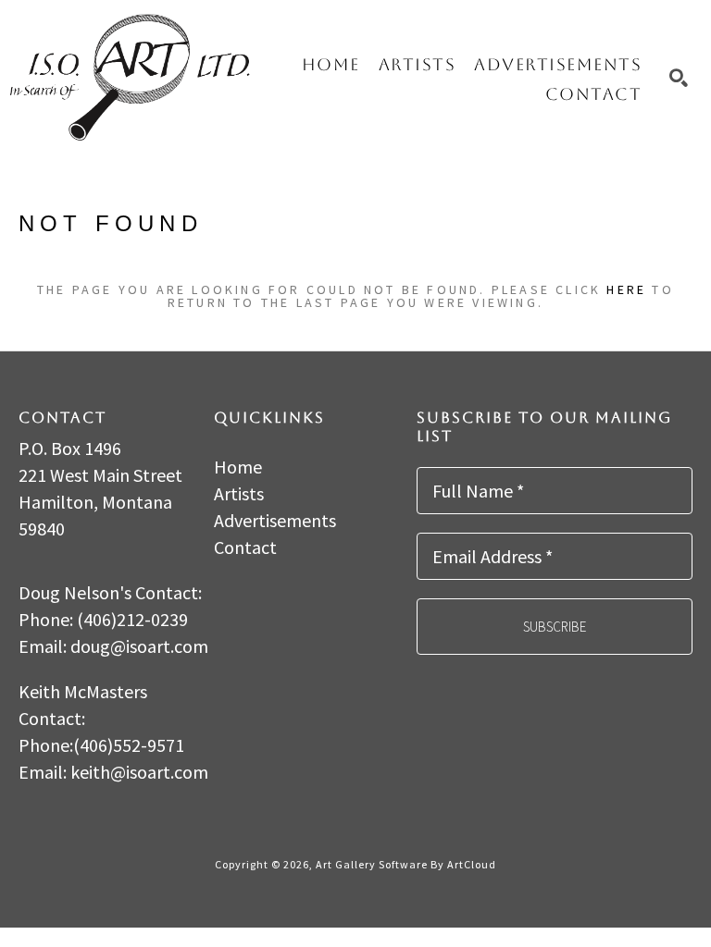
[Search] (678, 77)
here (626, 289)
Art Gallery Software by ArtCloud (406, 864)
